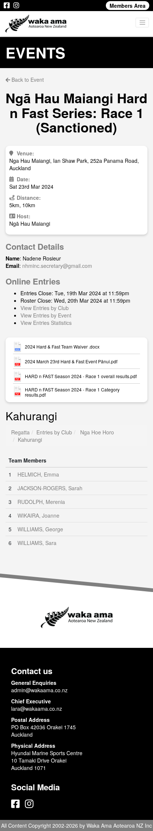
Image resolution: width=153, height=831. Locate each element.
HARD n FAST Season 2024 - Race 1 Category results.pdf (72, 392)
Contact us (31, 671)
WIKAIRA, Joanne (38, 515)
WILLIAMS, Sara (36, 542)
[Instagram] (16, 5)
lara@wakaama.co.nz (36, 708)
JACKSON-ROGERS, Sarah (49, 488)
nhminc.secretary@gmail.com (57, 265)
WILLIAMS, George (40, 529)
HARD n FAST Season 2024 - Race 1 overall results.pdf (81, 376)
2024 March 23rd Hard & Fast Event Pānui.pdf (71, 361)
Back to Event (27, 79)
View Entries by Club (44, 308)
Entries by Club (54, 432)
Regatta (20, 432)
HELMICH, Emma (38, 474)
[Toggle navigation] (142, 22)
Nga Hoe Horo (97, 432)
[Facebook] (7, 5)
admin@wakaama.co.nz (39, 690)
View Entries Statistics (46, 322)
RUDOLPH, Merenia (41, 501)
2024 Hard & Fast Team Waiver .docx (62, 346)
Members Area (128, 5)
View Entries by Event (45, 315)
